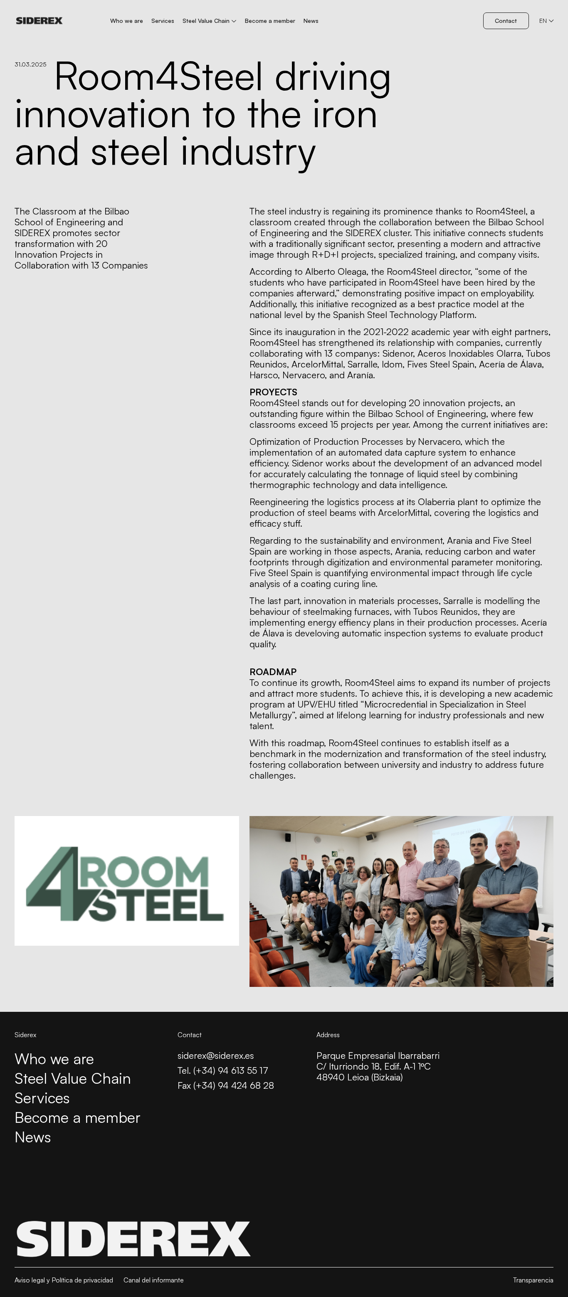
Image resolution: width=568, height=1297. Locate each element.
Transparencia (533, 1280)
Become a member (270, 20)
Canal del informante (153, 1280)
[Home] (39, 21)
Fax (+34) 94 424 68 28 (226, 1085)
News (311, 20)
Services (162, 20)
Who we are (126, 20)
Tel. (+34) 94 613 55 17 (223, 1070)
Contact (506, 20)
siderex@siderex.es (216, 1055)
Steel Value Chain (206, 20)
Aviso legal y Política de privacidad (64, 1280)
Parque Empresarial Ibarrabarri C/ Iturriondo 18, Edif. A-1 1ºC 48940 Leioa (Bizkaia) (378, 1066)
